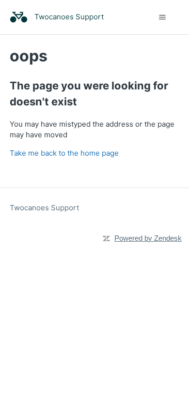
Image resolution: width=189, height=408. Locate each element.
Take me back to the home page (64, 153)
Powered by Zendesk (148, 238)
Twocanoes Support (44, 207)
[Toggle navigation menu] (162, 17)
